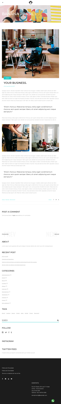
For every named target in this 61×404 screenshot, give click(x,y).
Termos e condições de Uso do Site (11, 373)
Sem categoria (5, 303)
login (14, 215)
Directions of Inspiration (8, 259)
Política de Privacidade (8, 368)
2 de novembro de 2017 (9, 86)
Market (7, 199)
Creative (8, 313)
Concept (4, 283)
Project (3, 300)
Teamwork (12, 199)
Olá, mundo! (5, 256)
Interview (4, 289)
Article (3, 277)
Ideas (3, 199)
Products (4, 297)
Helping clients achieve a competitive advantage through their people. (19, 262)
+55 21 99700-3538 (41, 392)
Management (5, 291)
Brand (3, 280)
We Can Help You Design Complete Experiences (13, 264)
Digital (18, 313)
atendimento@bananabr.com (39, 395)
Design (3, 286)
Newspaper (5, 294)
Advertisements (6, 275)
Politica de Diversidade (8, 370)
